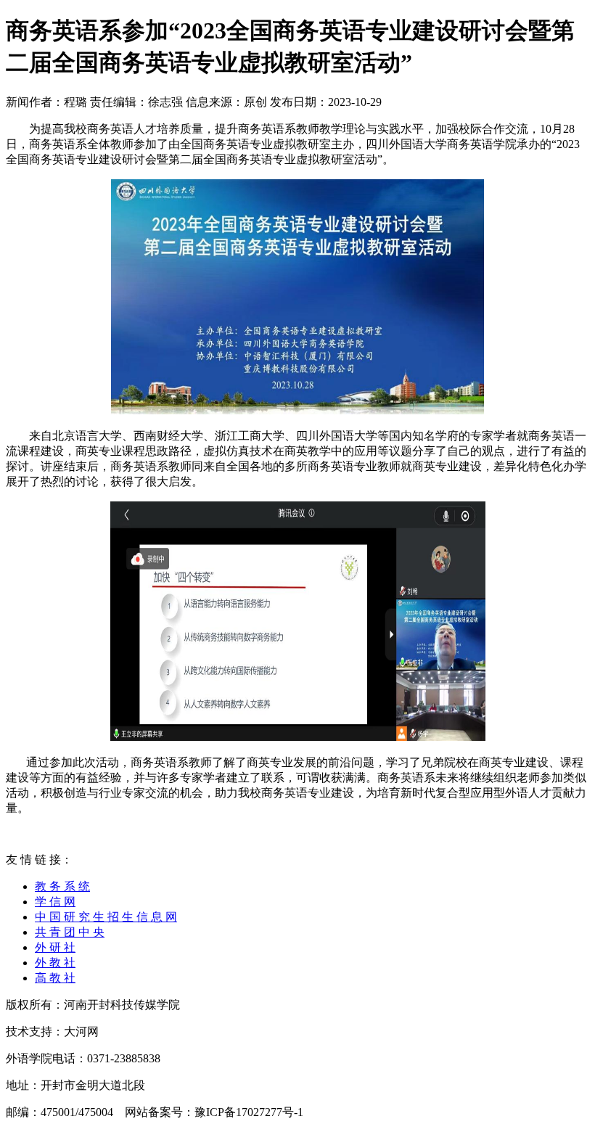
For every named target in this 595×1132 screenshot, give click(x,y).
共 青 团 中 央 (69, 932)
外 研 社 (55, 947)
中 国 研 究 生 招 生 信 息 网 (106, 917)
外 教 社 (55, 962)
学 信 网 (55, 901)
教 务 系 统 (62, 886)
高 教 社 (55, 978)
